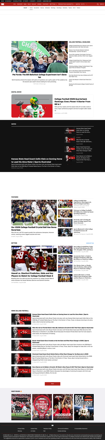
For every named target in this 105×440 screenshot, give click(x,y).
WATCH (78, 4)
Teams (70, 8)
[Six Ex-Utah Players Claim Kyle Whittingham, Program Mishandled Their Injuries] (81, 71)
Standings (59, 8)
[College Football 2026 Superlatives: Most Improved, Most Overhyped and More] (76, 204)
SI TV (82, 4)
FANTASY (46, 4)
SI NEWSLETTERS (17, 1)
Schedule (47, 8)
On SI (74, 8)
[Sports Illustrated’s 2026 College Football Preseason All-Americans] (76, 232)
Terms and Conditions (63, 428)
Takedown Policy (47, 428)
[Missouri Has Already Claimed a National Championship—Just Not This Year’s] (81, 51)
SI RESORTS (33, 1)
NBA (25, 4)
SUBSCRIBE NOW (47, 1)
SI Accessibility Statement (81, 428)
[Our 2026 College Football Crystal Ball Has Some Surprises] (34, 218)
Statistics (65, 8)
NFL (14, 4)
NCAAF (34, 4)
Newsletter (36, 8)
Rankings (53, 8)
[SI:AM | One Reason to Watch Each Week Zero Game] (81, 80)
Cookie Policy (34, 428)
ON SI (2, 1)
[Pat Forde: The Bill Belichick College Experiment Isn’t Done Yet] (39, 63)
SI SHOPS (39, 1)
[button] (53, 4)
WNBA (39, 4)
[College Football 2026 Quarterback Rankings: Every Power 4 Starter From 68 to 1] (52, 105)
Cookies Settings (62, 431)
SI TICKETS (25, 1)
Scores (42, 8)
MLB (29, 4)
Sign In (102, 4)
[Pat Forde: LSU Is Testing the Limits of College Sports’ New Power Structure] (76, 223)
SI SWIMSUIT (8, 1)
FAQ (44, 431)
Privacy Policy (21, 428)
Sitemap (20, 431)
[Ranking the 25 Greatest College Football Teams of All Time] (81, 84)
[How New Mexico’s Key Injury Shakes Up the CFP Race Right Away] (81, 76)
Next (52, 383)
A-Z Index (33, 431)
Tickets (78, 8)
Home (31, 8)
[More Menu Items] (86, 4)
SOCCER (19, 4)
